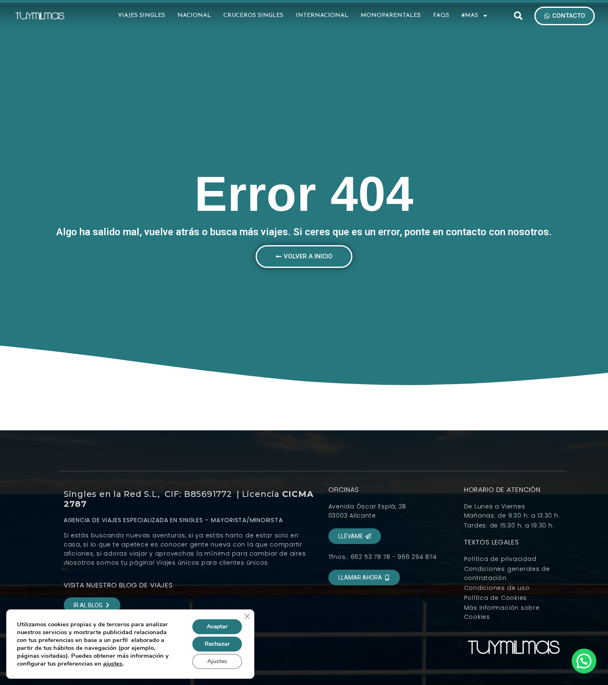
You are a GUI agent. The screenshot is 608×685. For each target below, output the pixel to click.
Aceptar (217, 626)
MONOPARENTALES (391, 15)
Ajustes (217, 661)
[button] (518, 16)
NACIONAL (194, 15)
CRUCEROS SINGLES (253, 15)
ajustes (112, 663)
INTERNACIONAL (322, 15)
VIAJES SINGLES (141, 15)
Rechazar (217, 644)
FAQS (441, 15)
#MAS (470, 15)
